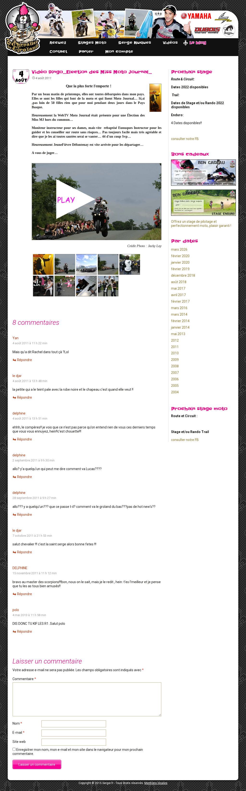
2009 (175, 360)
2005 (175, 386)
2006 (175, 379)
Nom (17, 723)
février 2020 (180, 256)
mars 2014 (179, 314)
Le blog (198, 42)
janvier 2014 (180, 327)
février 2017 (180, 301)
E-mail (18, 732)
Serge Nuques (134, 42)
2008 (175, 366)
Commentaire (24, 679)
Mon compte (119, 51)
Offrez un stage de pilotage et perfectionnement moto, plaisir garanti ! (201, 224)
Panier (86, 51)
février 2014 (180, 321)
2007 (175, 373)
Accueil (57, 42)
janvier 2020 (180, 262)
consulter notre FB (185, 139)
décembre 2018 (183, 275)
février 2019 (180, 269)
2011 (175, 347)
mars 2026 (179, 249)
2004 (175, 392)
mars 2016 (179, 308)
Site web (19, 742)
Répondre (24, 360)
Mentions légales (155, 783)
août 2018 (178, 282)
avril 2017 (178, 295)
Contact (58, 51)
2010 (175, 353)
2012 (175, 340)
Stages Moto (92, 42)
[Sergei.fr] (23, 28)
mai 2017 (178, 288)
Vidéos (170, 42)
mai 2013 (178, 334)
